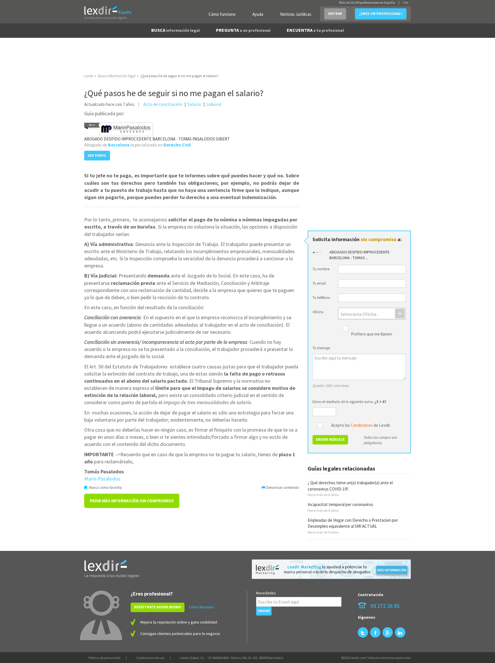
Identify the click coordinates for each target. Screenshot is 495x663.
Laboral (213, 104)
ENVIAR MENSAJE (330, 439)
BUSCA (175, 30)
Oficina (318, 311)
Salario (194, 104)
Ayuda (257, 14)
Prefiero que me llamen (371, 334)
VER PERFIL (97, 155)
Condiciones (362, 425)
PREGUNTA (243, 30)
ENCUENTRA (315, 30)
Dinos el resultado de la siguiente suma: (349, 401)
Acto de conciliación (162, 104)
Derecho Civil (177, 145)
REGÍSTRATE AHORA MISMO (157, 607)
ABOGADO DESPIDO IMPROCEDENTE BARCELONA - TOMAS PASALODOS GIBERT (157, 139)
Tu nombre (321, 269)
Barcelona (118, 145)
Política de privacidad (104, 658)
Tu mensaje (321, 348)
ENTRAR (335, 13)
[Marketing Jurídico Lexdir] (331, 569)
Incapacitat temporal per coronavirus (340, 504)
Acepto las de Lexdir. (361, 425)
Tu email (319, 283)
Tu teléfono (321, 297)
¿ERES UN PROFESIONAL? (380, 13)
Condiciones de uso (150, 658)
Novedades (266, 592)
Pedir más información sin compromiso (132, 500)
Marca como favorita (105, 487)
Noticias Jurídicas (295, 14)
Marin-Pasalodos (102, 478)
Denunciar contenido (282, 487)
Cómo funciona (222, 14)
